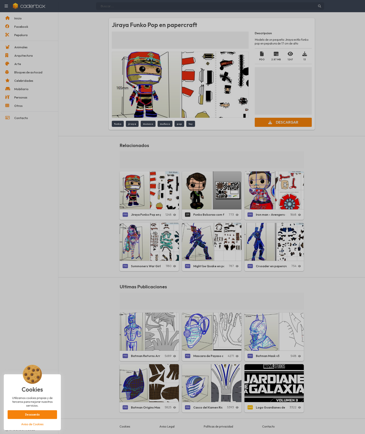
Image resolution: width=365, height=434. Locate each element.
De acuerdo (32, 414)
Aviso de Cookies (32, 424)
